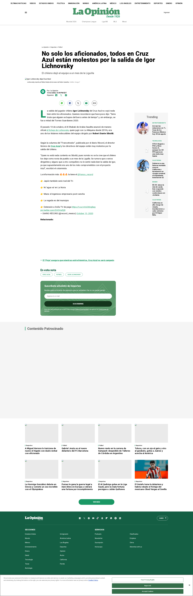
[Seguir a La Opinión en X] (84, 518)
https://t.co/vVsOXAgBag (83, 207)
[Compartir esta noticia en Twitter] (78, 103)
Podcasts (98, 534)
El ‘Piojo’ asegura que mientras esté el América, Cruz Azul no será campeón (78, 260)
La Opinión (45, 47)
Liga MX (105, 22)
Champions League (89, 22)
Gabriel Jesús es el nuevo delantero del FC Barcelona (75, 449)
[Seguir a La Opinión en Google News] (102, 518)
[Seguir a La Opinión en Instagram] (65, 95)
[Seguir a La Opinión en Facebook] (56, 95)
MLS (115, 22)
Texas (27, 564)
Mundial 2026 (71, 22)
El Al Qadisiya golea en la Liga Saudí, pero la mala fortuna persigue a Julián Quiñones (112, 487)
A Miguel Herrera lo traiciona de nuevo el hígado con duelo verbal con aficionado (41, 451)
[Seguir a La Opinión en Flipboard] (106, 518)
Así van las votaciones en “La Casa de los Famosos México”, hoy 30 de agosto (159, 130)
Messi (124, 22)
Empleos (133, 538)
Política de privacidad (81, 309)
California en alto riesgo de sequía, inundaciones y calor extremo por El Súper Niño (158, 209)
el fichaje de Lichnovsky (58, 130)
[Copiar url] (94, 103)
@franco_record (85, 174)
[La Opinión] (96, 12)
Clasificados (134, 534)
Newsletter (99, 538)
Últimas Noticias (18, 3)
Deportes (158, 3)
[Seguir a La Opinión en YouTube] (93, 518)
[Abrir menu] (25, 12)
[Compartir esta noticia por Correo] (86, 103)
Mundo (86, 3)
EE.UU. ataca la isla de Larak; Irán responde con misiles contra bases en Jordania (158, 190)
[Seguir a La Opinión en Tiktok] (97, 518)
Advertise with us (136, 547)
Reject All (147, 585)
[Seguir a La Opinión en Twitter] (61, 95)
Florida (62, 564)
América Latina (99, 3)
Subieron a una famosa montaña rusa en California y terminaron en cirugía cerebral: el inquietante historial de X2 (158, 170)
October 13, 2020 (85, 213)
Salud (27, 555)
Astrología (28, 568)
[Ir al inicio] (34, 518)
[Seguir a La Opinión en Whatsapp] (111, 518)
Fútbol (60, 47)
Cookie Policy (93, 580)
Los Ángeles (125, 3)
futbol (59, 274)
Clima (132, 542)
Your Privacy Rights (147, 580)
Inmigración (73, 3)
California (156, 160)
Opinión (178, 3)
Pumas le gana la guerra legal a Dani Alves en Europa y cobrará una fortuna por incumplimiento (77, 487)
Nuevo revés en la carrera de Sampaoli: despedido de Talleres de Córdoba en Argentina (114, 451)
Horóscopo (98, 547)
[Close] (189, 585)
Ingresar (167, 12)
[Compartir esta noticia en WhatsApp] (61, 103)
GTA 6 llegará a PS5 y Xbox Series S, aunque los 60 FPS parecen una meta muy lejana (158, 150)
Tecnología (157, 141)
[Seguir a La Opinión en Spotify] (115, 518)
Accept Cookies (147, 591)
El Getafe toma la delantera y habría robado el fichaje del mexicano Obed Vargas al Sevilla (151, 487)
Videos (33, 3)
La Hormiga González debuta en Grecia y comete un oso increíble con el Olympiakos (41, 487)
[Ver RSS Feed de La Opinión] (120, 518)
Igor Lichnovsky (74, 274)
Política (61, 3)
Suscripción (99, 542)
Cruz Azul (46, 274)
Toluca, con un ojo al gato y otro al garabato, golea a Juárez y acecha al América (150, 451)
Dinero (169, 3)
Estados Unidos (46, 3)
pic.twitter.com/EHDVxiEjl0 (52, 210)
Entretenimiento (142, 3)
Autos (62, 555)
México (113, 3)
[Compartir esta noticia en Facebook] (70, 103)
